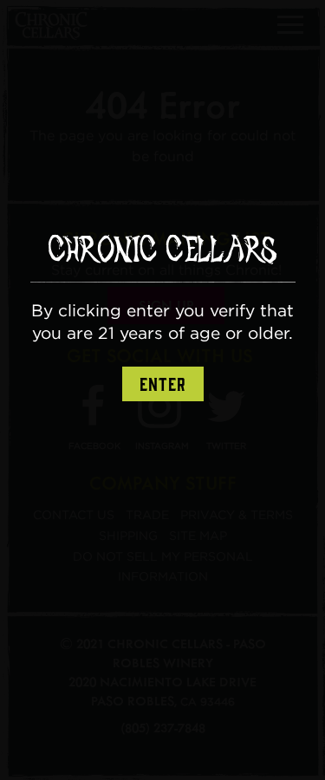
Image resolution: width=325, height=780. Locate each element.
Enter (163, 384)
